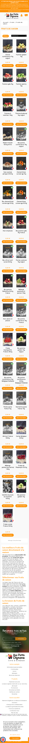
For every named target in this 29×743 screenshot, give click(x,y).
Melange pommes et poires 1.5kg (21, 291)
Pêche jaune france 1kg (8, 408)
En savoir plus (15, 734)
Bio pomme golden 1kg (21, 496)
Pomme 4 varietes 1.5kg (7, 114)
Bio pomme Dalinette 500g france (7, 291)
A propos (14, 702)
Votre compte (14, 664)
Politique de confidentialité (14, 704)
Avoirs (14, 671)
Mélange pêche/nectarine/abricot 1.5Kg (10, 467)
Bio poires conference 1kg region (21, 144)
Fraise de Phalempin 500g (21, 466)
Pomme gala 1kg (7, 84)
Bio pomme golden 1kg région (21, 350)
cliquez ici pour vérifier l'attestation (17, 715)
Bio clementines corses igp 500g (7, 202)
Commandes (14, 669)
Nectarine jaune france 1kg (21, 408)
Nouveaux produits (14, 690)
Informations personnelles (14, 667)
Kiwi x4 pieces (8, 231)
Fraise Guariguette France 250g (7, 350)
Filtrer (5, 36)
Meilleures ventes (14, 692)
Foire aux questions (14, 708)
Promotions (14, 688)
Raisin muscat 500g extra (7, 144)
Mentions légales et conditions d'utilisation (14, 700)
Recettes (14, 694)
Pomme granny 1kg (21, 85)
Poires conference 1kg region (7, 56)
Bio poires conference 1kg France (21, 320)
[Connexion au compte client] (22, 15)
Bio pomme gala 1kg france (21, 232)
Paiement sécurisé (14, 681)
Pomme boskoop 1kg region (21, 114)
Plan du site (14, 712)
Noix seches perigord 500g (8, 173)
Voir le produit (7, 65)
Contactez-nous (14, 710)
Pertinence (19, 36)
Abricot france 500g (8, 437)
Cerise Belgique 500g (21, 437)
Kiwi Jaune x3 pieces (7, 320)
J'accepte (15, 738)
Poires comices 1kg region (21, 261)
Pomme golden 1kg (21, 55)
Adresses (14, 673)
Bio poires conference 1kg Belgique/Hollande (8, 379)
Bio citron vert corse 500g (8, 261)
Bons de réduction (14, 675)
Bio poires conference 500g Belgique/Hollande (21, 380)
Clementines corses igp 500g (21, 202)
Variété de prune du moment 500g (7, 496)
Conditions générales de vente (14, 706)
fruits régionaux (15, 590)
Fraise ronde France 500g (7, 525)
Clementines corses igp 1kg (21, 173)
